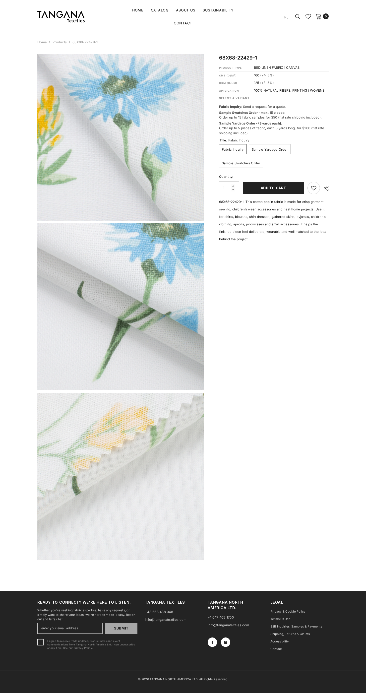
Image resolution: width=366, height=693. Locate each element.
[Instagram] (225, 642)
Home (42, 42)
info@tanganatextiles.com (165, 620)
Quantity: (226, 177)
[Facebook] (212, 642)
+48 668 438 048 (159, 612)
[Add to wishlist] (313, 188)
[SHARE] (324, 188)
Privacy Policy (83, 647)
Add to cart (273, 188)
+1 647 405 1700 (221, 617)
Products (60, 42)
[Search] (298, 16)
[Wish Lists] (308, 16)
